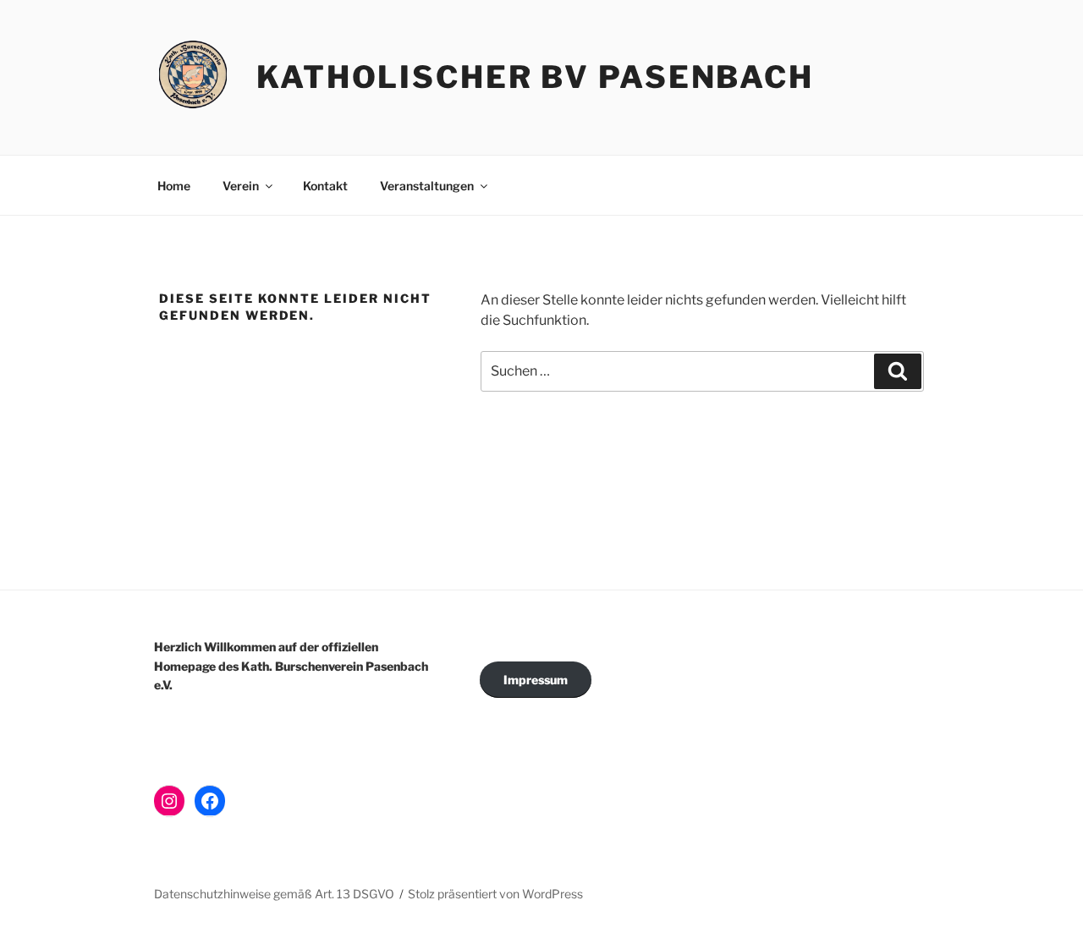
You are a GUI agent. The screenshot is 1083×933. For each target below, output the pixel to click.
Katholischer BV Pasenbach (535, 77)
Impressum (535, 679)
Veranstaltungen (427, 185)
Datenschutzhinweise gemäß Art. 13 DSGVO (274, 893)
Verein (241, 185)
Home (173, 185)
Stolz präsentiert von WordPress (495, 893)
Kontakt (325, 185)
